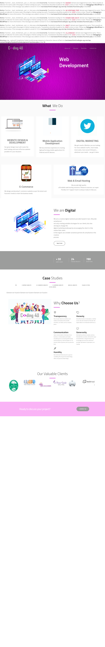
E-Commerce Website (42, 285)
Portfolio (84, 48)
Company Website (26, 285)
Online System (86, 285)
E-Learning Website (58, 285)
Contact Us (93, 48)
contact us (82, 409)
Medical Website (72, 285)
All (16, 285)
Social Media (52, 287)
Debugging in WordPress (94, 4)
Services (75, 48)
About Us (67, 48)
